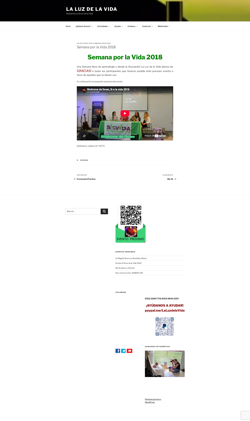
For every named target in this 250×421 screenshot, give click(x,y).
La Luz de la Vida (91, 9)
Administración (102, 43)
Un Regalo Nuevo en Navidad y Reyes (131, 258)
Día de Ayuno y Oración (125, 268)
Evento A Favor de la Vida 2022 (128, 263)
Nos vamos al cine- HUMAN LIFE (129, 273)
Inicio (68, 26)
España (84, 160)
